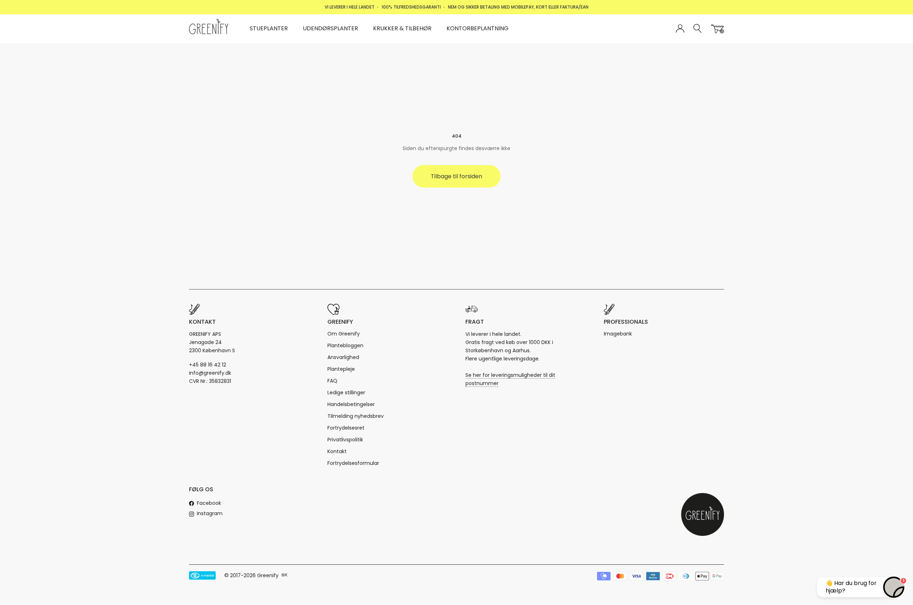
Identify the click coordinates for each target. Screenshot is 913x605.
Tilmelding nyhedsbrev (355, 416)
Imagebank (618, 333)
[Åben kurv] (717, 29)
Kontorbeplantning (478, 28)
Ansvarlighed (343, 357)
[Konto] (680, 29)
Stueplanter (269, 28)
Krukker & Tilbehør (402, 28)
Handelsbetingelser (351, 404)
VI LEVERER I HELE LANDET (349, 7)
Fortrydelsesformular (353, 463)
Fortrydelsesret (345, 427)
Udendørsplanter (330, 28)
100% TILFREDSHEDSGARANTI (411, 7)
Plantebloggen (345, 345)
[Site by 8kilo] (284, 575)
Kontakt (337, 451)
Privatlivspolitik (345, 439)
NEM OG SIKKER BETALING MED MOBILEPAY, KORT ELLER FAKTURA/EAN (518, 7)
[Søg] (697, 29)
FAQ (332, 380)
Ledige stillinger (346, 392)
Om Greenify (343, 333)
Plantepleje (341, 369)
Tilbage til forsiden (456, 176)
